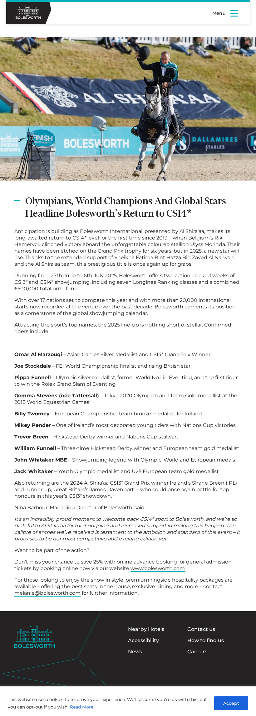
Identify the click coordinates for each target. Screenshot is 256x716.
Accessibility (143, 640)
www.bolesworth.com (157, 568)
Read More (81, 707)
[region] (128, 701)
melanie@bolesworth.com (47, 593)
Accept (231, 703)
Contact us (201, 629)
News (135, 652)
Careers (197, 652)
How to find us (205, 640)
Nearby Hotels (146, 629)
